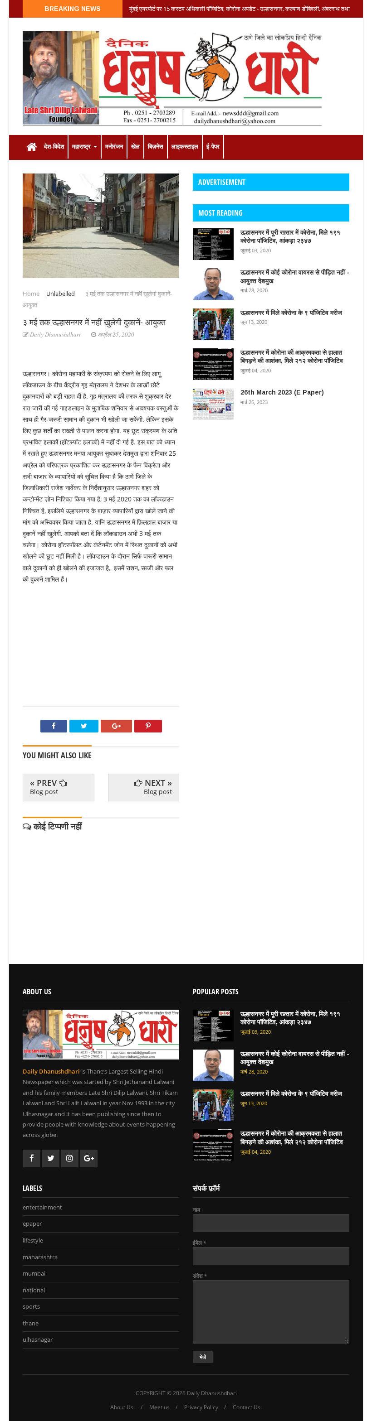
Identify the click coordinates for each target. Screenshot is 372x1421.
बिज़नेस (155, 146)
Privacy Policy (201, 1407)
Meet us (159, 1407)
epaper (32, 1224)
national (34, 1290)
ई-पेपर (213, 146)
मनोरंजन (114, 146)
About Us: (122, 1407)
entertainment (42, 1207)
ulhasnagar (38, 1340)
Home (32, 293)
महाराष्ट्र (82, 146)
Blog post (44, 791)
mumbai (34, 1273)
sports (31, 1306)
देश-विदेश (54, 146)
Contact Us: (247, 1407)
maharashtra (40, 1257)
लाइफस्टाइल (184, 146)
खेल (135, 146)
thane (31, 1323)
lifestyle (33, 1240)
